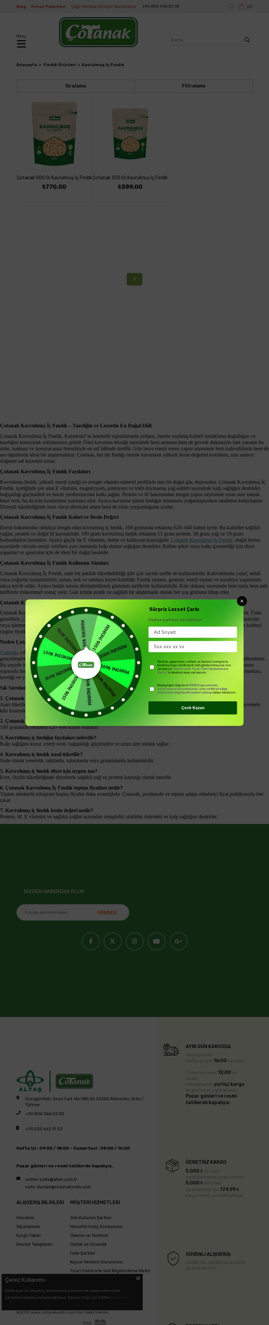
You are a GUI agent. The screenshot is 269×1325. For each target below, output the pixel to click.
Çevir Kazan (192, 708)
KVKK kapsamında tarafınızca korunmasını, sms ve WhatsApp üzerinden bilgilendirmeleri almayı (192, 689)
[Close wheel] (242, 601)
